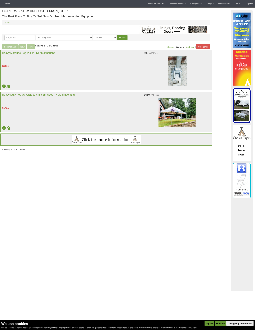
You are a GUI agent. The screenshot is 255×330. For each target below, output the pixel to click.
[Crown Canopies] (242, 105)
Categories (203, 47)
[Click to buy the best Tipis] (106, 139)
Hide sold (170, 47)
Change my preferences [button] (240, 323)
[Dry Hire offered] (173, 29)
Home (7, 4)
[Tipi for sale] (242, 143)
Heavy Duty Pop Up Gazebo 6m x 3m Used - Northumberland (38, 94)
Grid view (190, 47)
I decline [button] (220, 323)
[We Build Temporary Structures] (242, 30)
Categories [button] (195, 4)
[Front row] (242, 180)
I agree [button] (209, 323)
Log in (238, 4)
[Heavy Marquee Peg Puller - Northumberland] (177, 69)
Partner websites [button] (176, 4)
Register (249, 4)
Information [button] (223, 4)
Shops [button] (209, 4)
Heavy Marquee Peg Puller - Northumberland (28, 52)
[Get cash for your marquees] (242, 68)
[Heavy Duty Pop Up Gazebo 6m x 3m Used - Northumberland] (177, 111)
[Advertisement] (242, 245)
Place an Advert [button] (155, 4)
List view (180, 47)
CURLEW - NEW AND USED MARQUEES (35, 11)
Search (122, 37)
